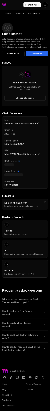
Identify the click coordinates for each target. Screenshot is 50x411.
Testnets (18, 13)
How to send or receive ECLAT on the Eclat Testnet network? (21, 348)
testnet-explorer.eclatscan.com (20, 123)
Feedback (6, 400)
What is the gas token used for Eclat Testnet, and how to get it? (20, 301)
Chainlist (7, 13)
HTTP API (9, 270)
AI (5, 250)
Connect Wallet (32, 5)
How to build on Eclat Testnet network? (16, 325)
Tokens (8, 230)
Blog (4, 389)
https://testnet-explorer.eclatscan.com (21, 206)
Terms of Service (33, 384)
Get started (36, 54)
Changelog (7, 395)
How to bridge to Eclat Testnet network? (17, 313)
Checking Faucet (24, 98)
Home (4, 384)
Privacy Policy (8, 405)
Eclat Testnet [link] (34, 13)
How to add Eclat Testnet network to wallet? (20, 337)
